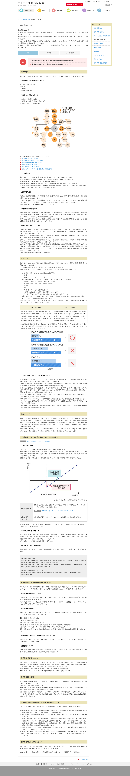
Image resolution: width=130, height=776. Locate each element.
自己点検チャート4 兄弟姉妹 (30, 167)
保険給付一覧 (98, 51)
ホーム (20, 19)
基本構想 (45, 764)
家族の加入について (100, 39)
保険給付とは (98, 47)
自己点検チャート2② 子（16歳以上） (33, 162)
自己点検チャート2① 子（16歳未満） (33, 160)
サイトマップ (80, 764)
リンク (73, 764)
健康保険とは (98, 28)
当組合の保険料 (98, 43)
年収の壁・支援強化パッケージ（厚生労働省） (39, 441)
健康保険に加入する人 (100, 32)
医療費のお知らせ (99, 55)
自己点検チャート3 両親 (29, 164)
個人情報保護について (63, 764)
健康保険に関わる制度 (100, 63)
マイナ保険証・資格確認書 (102, 36)
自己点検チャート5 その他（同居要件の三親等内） (37, 169)
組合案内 (38, 764)
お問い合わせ (90, 764)
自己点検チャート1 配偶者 (30, 158)
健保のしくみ (26, 19)
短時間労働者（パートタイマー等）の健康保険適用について (57, 511)
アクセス (52, 764)
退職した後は (98, 59)
